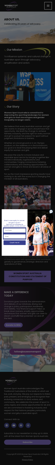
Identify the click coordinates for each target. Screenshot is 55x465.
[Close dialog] (51, 211)
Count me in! (15, 242)
